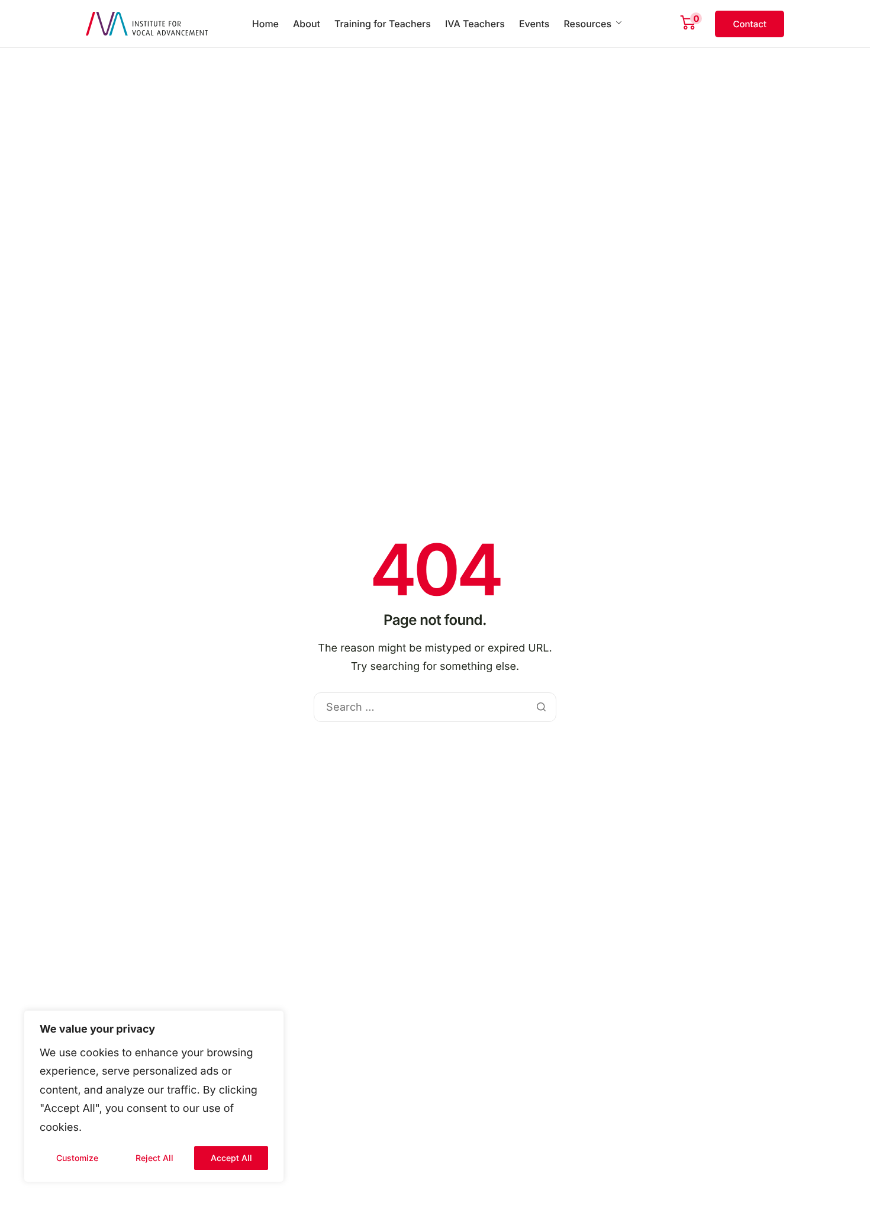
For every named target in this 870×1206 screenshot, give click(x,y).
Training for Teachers (382, 24)
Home (265, 24)
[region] (154, 1096)
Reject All (154, 1158)
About (306, 24)
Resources (587, 24)
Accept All (231, 1158)
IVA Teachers (475, 24)
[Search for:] (435, 707)
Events (534, 24)
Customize (77, 1158)
